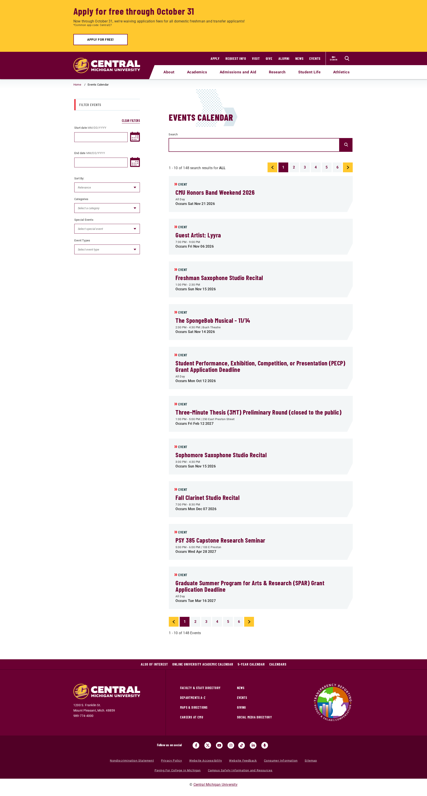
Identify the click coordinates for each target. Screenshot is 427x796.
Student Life (309, 72)
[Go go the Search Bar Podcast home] (265, 745)
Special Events (83, 219)
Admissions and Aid (238, 72)
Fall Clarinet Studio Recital (207, 497)
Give (269, 58)
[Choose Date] (135, 136)
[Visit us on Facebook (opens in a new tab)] (196, 745)
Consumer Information (281, 760)
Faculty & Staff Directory (200, 688)
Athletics (341, 72)
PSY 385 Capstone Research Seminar (220, 540)
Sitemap (311, 760)
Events (314, 58)
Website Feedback (243, 760)
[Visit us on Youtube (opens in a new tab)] (219, 745)
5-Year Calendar (251, 664)
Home (77, 84)
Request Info (236, 58)
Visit (256, 58)
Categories (81, 199)
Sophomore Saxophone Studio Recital (221, 455)
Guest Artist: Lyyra (198, 235)
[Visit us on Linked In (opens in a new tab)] (253, 745)
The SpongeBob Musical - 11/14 (212, 320)
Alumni (284, 58)
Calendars (277, 664)
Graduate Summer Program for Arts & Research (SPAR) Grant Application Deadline (249, 586)
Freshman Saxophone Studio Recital (219, 277)
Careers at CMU (191, 717)
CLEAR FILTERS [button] (131, 120)
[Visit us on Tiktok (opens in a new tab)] (241, 745)
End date (89, 153)
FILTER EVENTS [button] (90, 104)
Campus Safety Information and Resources (240, 770)
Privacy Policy (171, 760)
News (299, 58)
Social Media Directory (254, 717)
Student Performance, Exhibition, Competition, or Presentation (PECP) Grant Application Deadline (260, 366)
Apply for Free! (100, 39)
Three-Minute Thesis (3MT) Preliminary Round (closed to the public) (258, 412)
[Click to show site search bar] (347, 58)
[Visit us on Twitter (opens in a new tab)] (208, 745)
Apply (215, 58)
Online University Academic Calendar (202, 664)
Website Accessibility (205, 760)
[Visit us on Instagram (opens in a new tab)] (231, 745)
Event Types (82, 240)
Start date (90, 127)
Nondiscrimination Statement (132, 760)
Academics (197, 72)
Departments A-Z (192, 698)
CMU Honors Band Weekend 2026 (215, 192)
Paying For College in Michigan (178, 770)
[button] (272, 167)
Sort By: (79, 178)
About (169, 72)
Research (277, 72)
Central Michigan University (215, 784)
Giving (241, 707)
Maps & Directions (193, 707)
